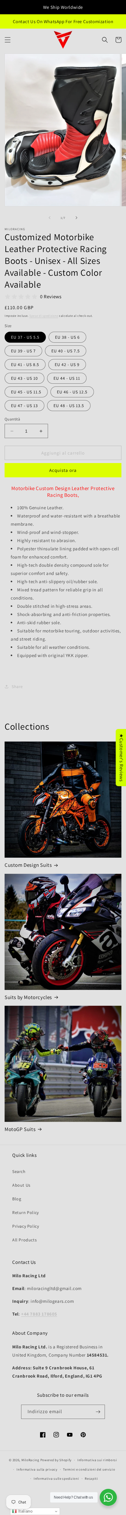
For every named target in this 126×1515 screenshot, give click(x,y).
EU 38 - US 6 (67, 337)
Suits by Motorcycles (28, 997)
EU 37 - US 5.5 (25, 337)
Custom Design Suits (28, 865)
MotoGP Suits (20, 1129)
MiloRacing (30, 1460)
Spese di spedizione (43, 316)
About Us (21, 1185)
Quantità (12, 419)
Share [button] (17, 686)
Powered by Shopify (56, 1460)
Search (19, 1171)
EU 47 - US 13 (24, 405)
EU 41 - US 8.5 (25, 364)
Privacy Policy (25, 1226)
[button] (7, 40)
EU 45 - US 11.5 (26, 392)
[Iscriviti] (98, 1412)
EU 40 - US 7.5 (65, 351)
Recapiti (91, 1478)
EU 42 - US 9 (67, 364)
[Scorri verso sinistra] (49, 217)
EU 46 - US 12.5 (72, 392)
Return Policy (25, 1212)
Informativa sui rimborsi (97, 1460)
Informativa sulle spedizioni (56, 1478)
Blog (16, 1199)
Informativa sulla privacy (37, 1469)
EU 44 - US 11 (67, 378)
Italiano (24, 1511)
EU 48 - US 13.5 (69, 405)
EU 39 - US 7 (23, 351)
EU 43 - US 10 (24, 378)
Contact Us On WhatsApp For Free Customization (63, 21)
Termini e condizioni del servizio (89, 1469)
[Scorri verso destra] (76, 217)
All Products (24, 1240)
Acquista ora (63, 470)
